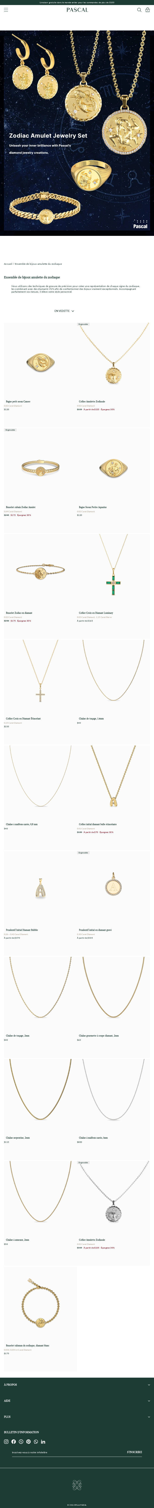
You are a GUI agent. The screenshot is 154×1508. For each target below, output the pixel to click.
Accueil (8, 263)
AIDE (7, 1400)
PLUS (7, 1416)
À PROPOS (10, 1384)
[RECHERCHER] (139, 9)
